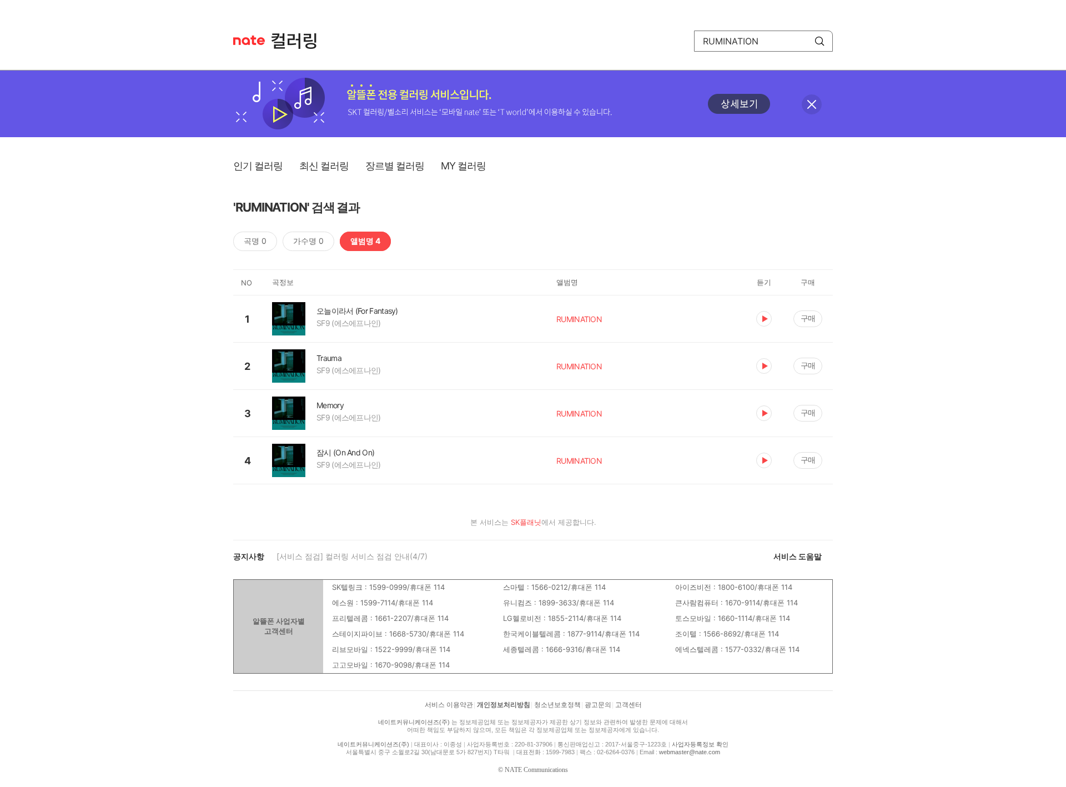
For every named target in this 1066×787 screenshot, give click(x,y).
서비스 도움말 (797, 556)
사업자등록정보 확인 (700, 744)
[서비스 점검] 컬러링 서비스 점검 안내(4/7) (352, 556)
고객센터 (628, 705)
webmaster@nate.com (689, 752)
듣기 (764, 319)
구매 (808, 318)
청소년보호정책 (557, 705)
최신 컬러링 (324, 166)
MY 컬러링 (463, 166)
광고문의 (598, 705)
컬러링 (299, 41)
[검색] (819, 41)
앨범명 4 (365, 240)
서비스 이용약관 (449, 705)
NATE (249, 40)
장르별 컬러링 (394, 166)
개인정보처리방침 (503, 705)
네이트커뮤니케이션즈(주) (414, 722)
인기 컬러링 (258, 166)
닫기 (812, 104)
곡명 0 (255, 240)
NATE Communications (536, 770)
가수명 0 (308, 240)
